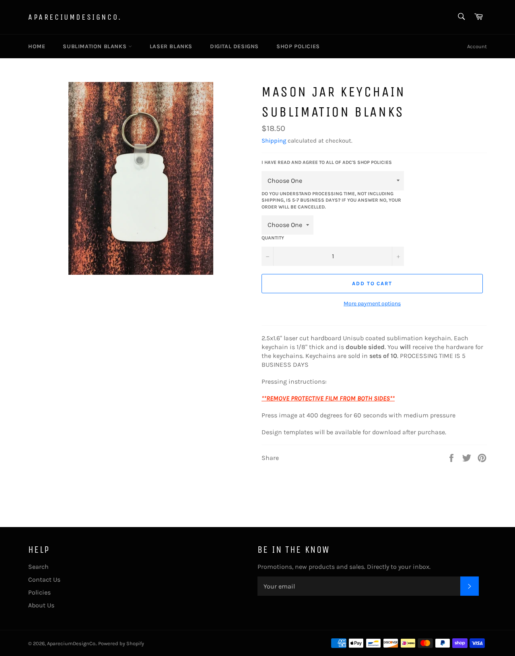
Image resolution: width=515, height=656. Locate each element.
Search (38, 566)
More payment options (372, 303)
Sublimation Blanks (95, 46)
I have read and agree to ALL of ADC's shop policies (327, 162)
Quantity (273, 238)
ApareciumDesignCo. (75, 17)
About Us (41, 605)
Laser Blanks (171, 46)
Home (36, 46)
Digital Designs (234, 46)
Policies (39, 592)
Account (477, 46)
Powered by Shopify (121, 643)
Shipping (274, 140)
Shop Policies (298, 46)
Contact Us (44, 579)
